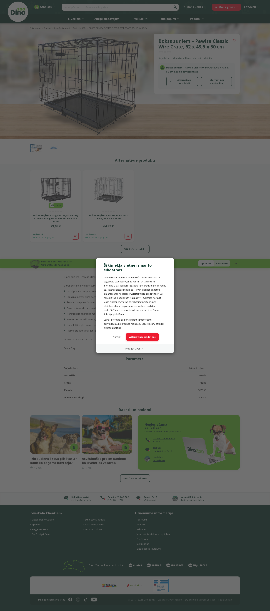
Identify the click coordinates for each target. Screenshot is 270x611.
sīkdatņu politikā (112, 327)
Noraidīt (117, 336)
